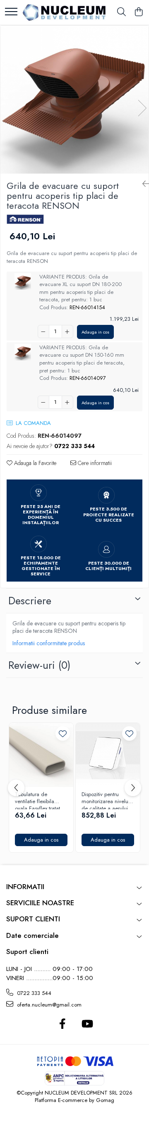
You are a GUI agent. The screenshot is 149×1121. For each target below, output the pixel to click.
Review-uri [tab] (39, 665)
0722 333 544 (33, 993)
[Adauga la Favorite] (62, 733)
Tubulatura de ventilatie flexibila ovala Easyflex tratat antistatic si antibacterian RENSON (41, 800)
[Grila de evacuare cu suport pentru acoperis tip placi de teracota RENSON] (74, 100)
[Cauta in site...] (121, 12)
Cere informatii (94, 463)
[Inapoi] (142, 184)
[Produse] (11, 12)
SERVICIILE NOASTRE (40, 903)
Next (142, 108)
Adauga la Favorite (34, 463)
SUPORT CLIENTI (33, 919)
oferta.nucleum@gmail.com (48, 1005)
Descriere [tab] (29, 600)
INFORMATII (25, 887)
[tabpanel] (74, 100)
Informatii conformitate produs (48, 643)
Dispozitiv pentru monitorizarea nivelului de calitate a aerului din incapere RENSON (108, 800)
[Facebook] (62, 1024)
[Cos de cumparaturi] (138, 12)
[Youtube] (86, 1024)
